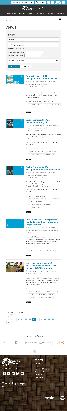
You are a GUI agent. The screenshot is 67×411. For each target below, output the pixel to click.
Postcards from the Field (35, 274)
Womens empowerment (47, 251)
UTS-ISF (31, 248)
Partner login (40, 2)
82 (14, 319)
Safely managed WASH (36, 292)
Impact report (39, 377)
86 (30, 319)
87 (34, 319)
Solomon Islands (35, 104)
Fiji (53, 154)
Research (49, 297)
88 (37, 319)
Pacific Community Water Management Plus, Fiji (38, 121)
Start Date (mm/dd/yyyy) (16, 53)
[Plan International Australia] (48, 342)
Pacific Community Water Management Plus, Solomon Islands (43, 168)
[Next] (62, 342)
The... (33, 144)
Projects (22, 14)
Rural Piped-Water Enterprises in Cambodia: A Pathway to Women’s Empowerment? (42, 222)
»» (8, 322)
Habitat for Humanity (36, 152)
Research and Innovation (55, 14)
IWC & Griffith (48, 102)
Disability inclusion (36, 289)
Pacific (45, 84)
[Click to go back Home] (11, 362)
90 (45, 319)
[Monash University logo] (34, 342)
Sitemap (39, 359)
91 (49, 319)
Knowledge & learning (52, 104)
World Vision (41, 294)
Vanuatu (51, 294)
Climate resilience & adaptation (40, 196)
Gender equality (35, 102)
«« (8, 319)
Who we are (38, 363)
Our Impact (38, 375)
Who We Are (11, 14)
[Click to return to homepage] (33, 8)
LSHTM (31, 294)
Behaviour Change (35, 107)
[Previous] (4, 342)
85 (26, 319)
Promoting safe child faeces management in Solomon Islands (41, 77)
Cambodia (32, 251)
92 (53, 319)
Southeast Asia (32, 233)
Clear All (26, 66)
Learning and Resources (35, 14)
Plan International (36, 202)
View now (5, 387)
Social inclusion (53, 292)
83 (18, 319)
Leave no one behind (36, 297)
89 (41, 319)
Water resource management (39, 154)
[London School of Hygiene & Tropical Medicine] (19, 342)
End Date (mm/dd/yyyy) (16, 55)
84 (22, 319)
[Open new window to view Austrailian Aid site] (49, 398)
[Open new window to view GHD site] (62, 398)
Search (32, 2)
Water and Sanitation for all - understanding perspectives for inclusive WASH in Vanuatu (41, 265)
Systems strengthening (37, 149)
